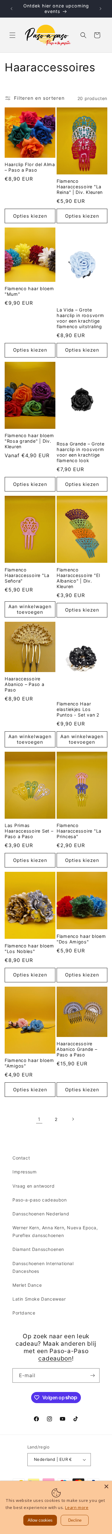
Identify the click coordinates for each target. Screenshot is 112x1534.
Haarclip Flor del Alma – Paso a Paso (30, 167)
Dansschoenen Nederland (40, 1213)
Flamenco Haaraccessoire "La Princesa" (79, 831)
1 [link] (39, 1119)
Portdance (23, 1312)
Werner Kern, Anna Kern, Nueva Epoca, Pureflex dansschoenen (55, 1231)
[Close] (106, 1486)
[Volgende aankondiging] (100, 8)
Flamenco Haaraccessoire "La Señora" (27, 575)
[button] (12, 35)
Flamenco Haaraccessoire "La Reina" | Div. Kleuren (80, 186)
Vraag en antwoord (33, 1186)
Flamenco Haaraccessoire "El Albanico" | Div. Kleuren (78, 578)
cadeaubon (55, 1358)
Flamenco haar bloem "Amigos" (29, 1063)
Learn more (76, 1507)
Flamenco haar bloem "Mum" (29, 291)
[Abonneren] (92, 1375)
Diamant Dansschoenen (38, 1249)
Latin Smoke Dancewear (39, 1299)
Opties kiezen (30, 216)
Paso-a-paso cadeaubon (39, 1199)
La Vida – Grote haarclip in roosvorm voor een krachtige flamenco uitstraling (80, 318)
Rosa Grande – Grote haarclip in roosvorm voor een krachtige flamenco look (81, 452)
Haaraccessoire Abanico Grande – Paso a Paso (77, 1049)
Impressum (24, 1171)
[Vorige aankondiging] (11, 8)
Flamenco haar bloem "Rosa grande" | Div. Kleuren (29, 441)
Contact (21, 1157)
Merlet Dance (27, 1285)
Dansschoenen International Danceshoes (43, 1267)
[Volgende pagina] (73, 1119)
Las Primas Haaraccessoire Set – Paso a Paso (29, 831)
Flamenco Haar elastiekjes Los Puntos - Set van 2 (78, 709)
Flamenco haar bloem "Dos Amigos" (81, 939)
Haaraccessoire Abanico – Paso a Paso (24, 684)
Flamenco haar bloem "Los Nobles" (29, 948)
